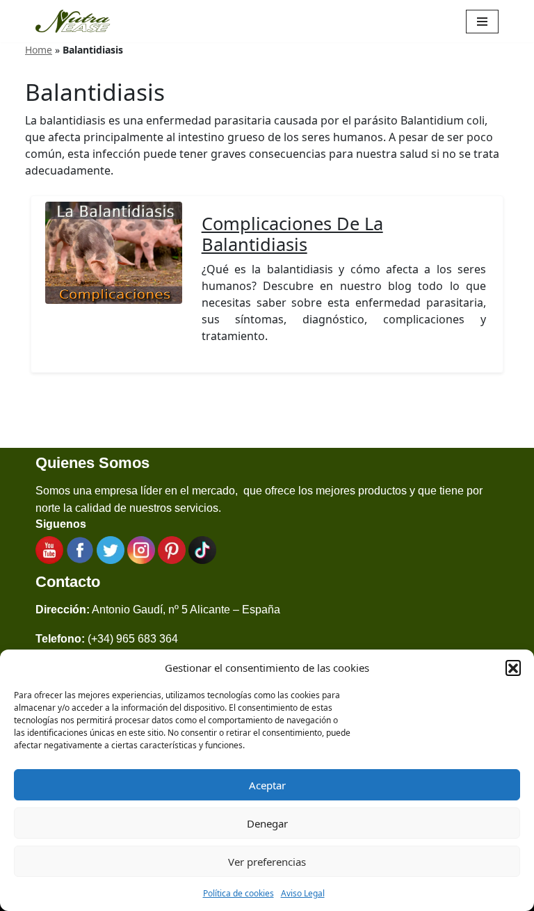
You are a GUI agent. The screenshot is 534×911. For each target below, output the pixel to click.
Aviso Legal (303, 893)
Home (38, 49)
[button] (513, 668)
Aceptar (267, 785)
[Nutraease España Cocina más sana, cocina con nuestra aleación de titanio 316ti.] (73, 21)
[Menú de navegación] (482, 21)
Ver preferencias (267, 862)
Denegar (267, 823)
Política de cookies (238, 893)
